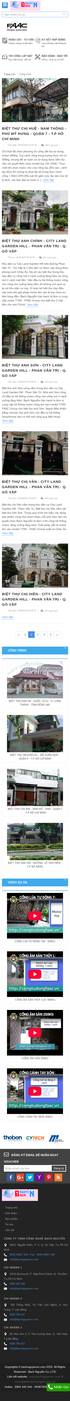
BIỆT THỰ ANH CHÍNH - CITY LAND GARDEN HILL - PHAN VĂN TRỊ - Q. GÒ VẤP (34, 246)
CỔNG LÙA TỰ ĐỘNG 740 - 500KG (35, 941)
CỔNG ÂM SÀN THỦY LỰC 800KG (35, 999)
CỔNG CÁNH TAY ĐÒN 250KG (35, 1116)
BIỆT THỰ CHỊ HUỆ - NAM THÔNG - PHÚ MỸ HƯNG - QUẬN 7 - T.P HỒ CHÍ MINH (34, 134)
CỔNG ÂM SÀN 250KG (35, 1058)
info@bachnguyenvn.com (24, 1259)
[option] (13, 1139)
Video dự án (17, 882)
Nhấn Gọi (61, 1387)
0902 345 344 (17, 1283)
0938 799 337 (17, 1314)
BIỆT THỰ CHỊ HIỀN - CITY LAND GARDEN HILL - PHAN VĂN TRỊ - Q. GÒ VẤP (34, 599)
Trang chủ (9, 74)
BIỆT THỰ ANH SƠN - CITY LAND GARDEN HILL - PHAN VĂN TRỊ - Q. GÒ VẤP (34, 370)
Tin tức (9, 1224)
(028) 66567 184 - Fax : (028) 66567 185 (32, 1254)
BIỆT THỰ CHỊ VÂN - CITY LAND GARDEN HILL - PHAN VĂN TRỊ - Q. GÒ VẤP (34, 487)
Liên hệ (9, 1230)
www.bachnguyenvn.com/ (45, 1376)
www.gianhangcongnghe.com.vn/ (35, 1381)
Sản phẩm (11, 1218)
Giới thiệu (11, 1213)
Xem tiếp (48, 179)
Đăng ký (59, 1168)
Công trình (17, 650)
